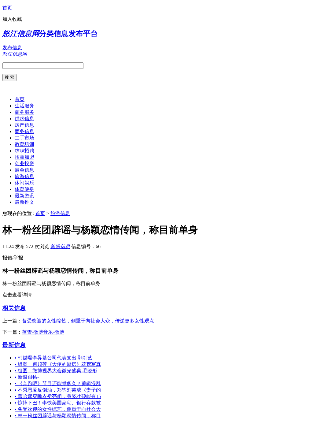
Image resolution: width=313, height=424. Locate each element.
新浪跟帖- (27, 377)
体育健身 (24, 189)
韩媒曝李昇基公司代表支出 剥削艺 (53, 357)
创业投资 (24, 163)
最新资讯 (24, 195)
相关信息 (14, 308)
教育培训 (24, 144)
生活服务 (24, 105)
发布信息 (12, 47)
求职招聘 (24, 150)
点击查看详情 (17, 294)
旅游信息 (24, 176)
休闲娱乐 (24, 182)
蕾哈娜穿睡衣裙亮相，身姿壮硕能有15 (58, 396)
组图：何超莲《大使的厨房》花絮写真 (58, 364)
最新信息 (14, 345)
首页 (7, 7)
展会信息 (24, 170)
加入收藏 (12, 19)
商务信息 (24, 131)
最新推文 (24, 202)
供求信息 (24, 118)
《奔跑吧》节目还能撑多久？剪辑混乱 (58, 383)
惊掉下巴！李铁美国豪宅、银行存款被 (58, 402)
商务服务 (24, 112)
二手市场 (24, 137)
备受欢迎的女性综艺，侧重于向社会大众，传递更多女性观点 (88, 320)
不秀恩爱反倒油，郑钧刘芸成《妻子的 (58, 389)
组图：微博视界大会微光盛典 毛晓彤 (56, 370)
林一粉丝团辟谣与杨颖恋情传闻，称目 (58, 415)
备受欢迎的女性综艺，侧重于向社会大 (58, 409)
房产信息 (24, 125)
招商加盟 (24, 157)
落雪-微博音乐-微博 (43, 332)
